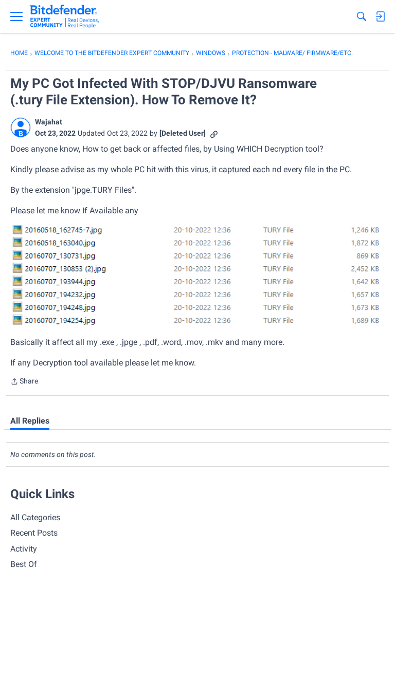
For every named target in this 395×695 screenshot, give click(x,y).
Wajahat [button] (48, 122)
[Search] (361, 16)
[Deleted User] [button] (182, 133)
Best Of (23, 564)
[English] (64, 16)
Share (24, 382)
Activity (23, 549)
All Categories (35, 517)
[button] (20, 127)
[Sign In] (380, 16)
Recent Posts (34, 533)
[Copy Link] (214, 133)
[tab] (30, 421)
